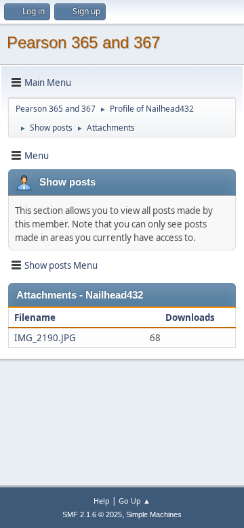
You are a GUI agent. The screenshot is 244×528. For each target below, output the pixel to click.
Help (102, 501)
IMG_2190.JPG (45, 338)
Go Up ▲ (134, 501)
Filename (36, 317)
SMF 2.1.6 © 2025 (92, 514)
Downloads (190, 317)
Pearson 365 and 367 (83, 42)
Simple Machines (154, 514)
